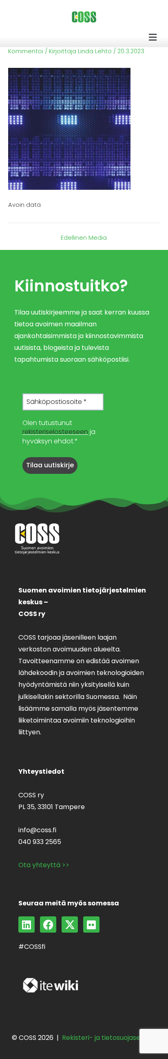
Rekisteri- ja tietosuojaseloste (109, 1037)
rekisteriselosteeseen (55, 431)
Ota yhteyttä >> (43, 865)
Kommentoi (25, 51)
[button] (153, 37)
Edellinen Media (84, 238)
